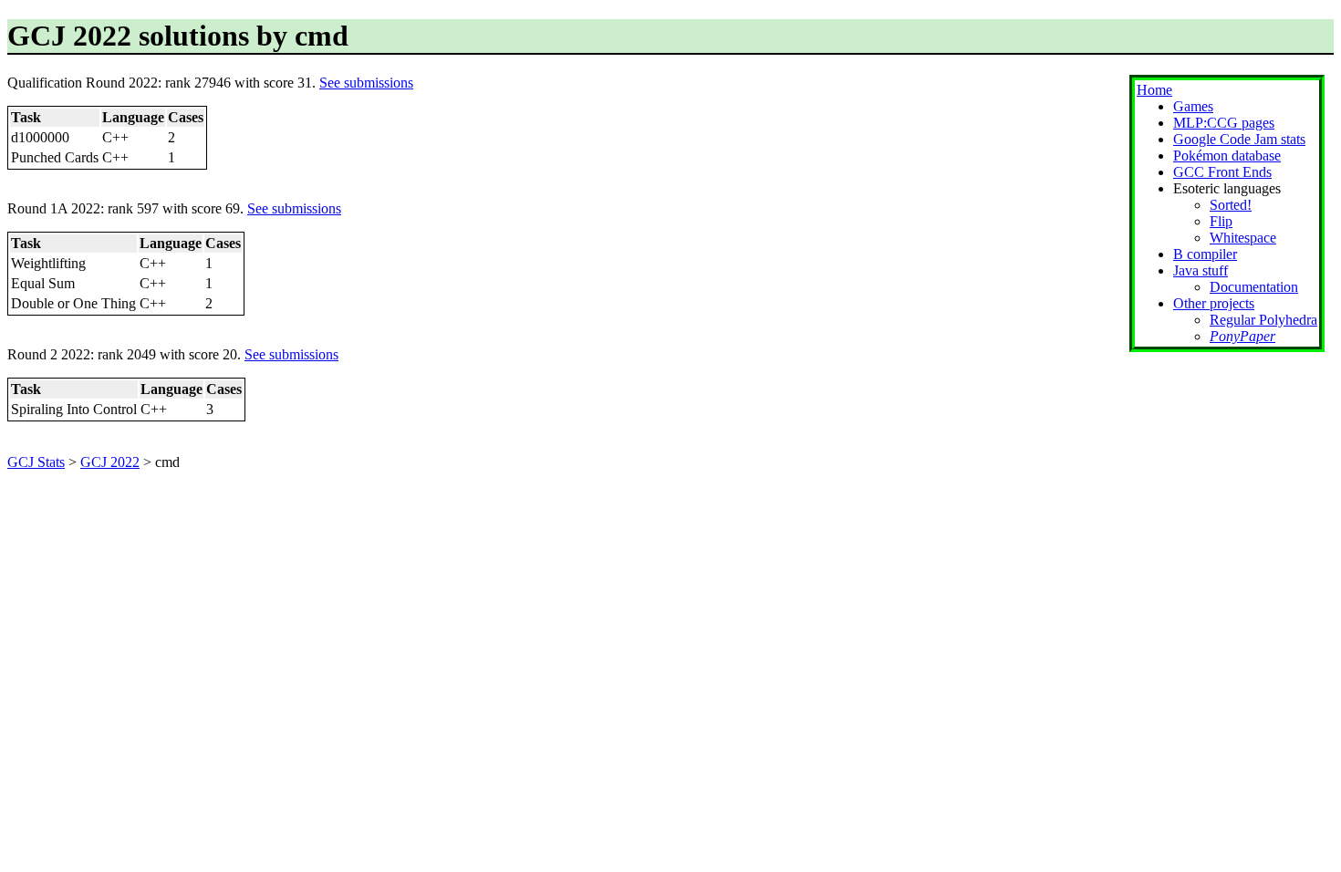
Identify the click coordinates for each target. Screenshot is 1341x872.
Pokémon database (1227, 155)
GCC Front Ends (1222, 172)
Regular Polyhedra (1263, 319)
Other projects (1213, 303)
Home (1154, 90)
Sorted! (1231, 205)
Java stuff (1200, 270)
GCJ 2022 (110, 462)
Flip (1221, 221)
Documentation (1254, 287)
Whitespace (1243, 237)
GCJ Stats (36, 462)
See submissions (366, 82)
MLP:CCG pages (1223, 122)
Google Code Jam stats (1239, 139)
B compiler (1205, 254)
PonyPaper (1242, 336)
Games (1193, 106)
